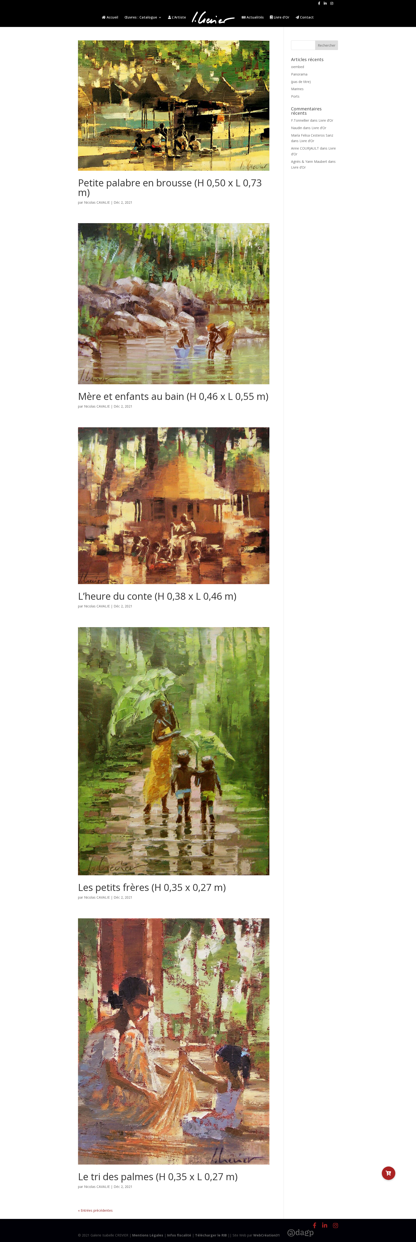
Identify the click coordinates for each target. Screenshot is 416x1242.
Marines (297, 89)
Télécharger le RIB (211, 1235)
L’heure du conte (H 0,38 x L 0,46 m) (157, 596)
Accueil (112, 17)
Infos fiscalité (179, 1235)
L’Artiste (178, 17)
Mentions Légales (147, 1235)
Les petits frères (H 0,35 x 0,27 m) (152, 887)
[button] (388, 1173)
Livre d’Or (281, 17)
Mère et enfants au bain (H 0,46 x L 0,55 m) (173, 396)
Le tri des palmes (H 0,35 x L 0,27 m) (158, 1176)
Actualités (255, 17)
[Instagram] (331, 5)
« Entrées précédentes (95, 1210)
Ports (295, 96)
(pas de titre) (301, 81)
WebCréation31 (266, 1235)
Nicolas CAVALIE (97, 202)
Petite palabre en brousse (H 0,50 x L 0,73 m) (170, 187)
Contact (306, 17)
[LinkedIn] (325, 5)
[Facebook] (319, 5)
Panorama (299, 74)
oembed (297, 66)
